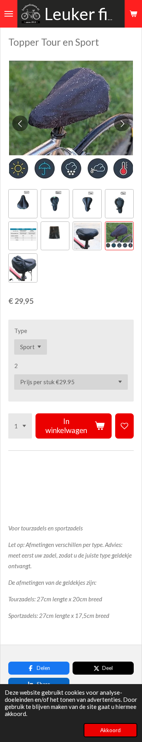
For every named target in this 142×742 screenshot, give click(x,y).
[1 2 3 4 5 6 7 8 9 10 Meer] (20, 426)
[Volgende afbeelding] (122, 123)
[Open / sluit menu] (8, 14)
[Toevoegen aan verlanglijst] (124, 426)
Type (20, 330)
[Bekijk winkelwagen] (133, 14)
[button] (22, 203)
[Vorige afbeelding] (20, 123)
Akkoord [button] (110, 730)
